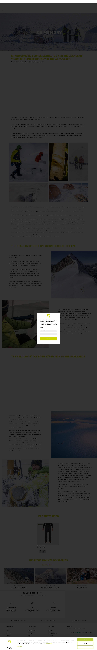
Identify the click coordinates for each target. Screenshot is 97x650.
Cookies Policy (49, 643)
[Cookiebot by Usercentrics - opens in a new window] (9, 648)
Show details (19, 646)
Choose (49, 338)
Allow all (85, 639)
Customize (85, 643)
